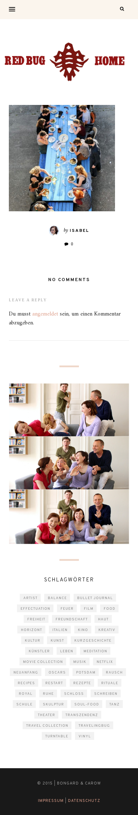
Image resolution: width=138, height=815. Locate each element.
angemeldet (45, 314)
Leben (66, 651)
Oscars (57, 672)
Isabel (79, 231)
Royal (26, 694)
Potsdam (86, 672)
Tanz (114, 704)
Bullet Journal (95, 598)
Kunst (57, 640)
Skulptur (53, 704)
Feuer (67, 609)
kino (83, 630)
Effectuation (35, 609)
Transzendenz (81, 715)
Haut (103, 619)
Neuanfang (25, 672)
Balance (57, 598)
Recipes (26, 683)
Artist (30, 598)
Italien (60, 630)
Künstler (39, 651)
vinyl (85, 736)
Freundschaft (72, 619)
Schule (24, 704)
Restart (54, 683)
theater (46, 715)
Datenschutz (84, 800)
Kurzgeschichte (92, 640)
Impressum (51, 800)
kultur (32, 640)
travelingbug (94, 726)
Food (109, 609)
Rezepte (82, 683)
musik (79, 662)
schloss (74, 694)
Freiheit (36, 619)
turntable (56, 736)
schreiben (105, 694)
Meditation (95, 651)
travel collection (47, 726)
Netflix (105, 662)
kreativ (106, 630)
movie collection (43, 662)
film (88, 609)
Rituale (109, 683)
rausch (114, 672)
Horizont (31, 630)
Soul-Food (86, 704)
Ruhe (48, 694)
